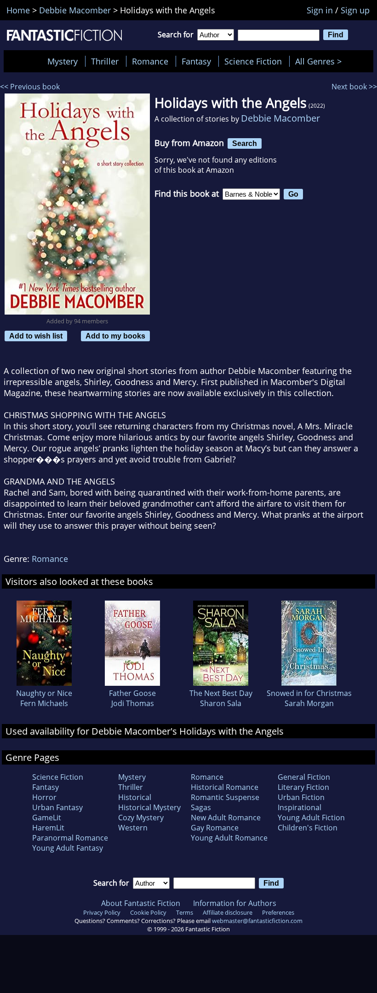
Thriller (105, 61)
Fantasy (196, 61)
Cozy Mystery (141, 817)
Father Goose (132, 693)
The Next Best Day (220, 693)
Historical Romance (224, 787)
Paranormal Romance (70, 838)
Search (244, 143)
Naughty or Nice (44, 693)
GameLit (46, 817)
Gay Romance (215, 828)
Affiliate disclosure (227, 912)
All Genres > (320, 61)
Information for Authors (234, 903)
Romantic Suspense (225, 797)
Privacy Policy (101, 912)
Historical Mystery (149, 807)
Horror (44, 797)
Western (133, 828)
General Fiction (304, 777)
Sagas (201, 807)
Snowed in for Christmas (309, 693)
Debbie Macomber (280, 118)
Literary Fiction (303, 787)
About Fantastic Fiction (140, 903)
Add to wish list (36, 336)
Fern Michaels (44, 703)
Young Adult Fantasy (67, 848)
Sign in (320, 10)
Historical (134, 797)
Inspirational (299, 807)
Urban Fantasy (57, 807)
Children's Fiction (307, 828)
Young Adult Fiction (311, 817)
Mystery (62, 61)
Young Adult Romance (229, 838)
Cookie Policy (148, 912)
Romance (150, 61)
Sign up (355, 10)
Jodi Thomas (132, 703)
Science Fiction (253, 61)
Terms (184, 912)
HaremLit (48, 828)
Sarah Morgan (309, 703)
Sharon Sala (220, 703)
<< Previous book (30, 87)
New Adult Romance (226, 817)
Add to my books (115, 336)
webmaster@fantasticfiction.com (257, 921)
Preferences (278, 912)
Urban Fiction (301, 797)
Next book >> (354, 87)
